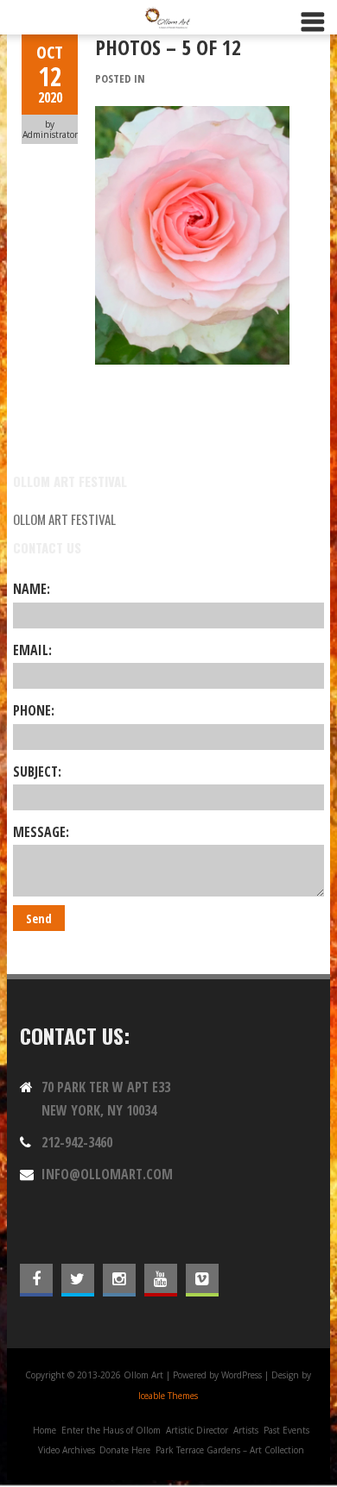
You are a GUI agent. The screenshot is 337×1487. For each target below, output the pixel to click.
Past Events (286, 1430)
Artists (245, 1430)
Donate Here (124, 1450)
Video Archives (66, 1450)
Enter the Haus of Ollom (111, 1430)
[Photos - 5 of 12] (192, 115)
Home (44, 1430)
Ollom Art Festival (64, 518)
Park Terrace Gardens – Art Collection (230, 1450)
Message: (41, 831)
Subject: (37, 771)
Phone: (33, 710)
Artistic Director (197, 1430)
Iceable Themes (168, 1396)
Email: (32, 649)
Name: (31, 588)
